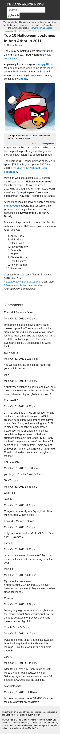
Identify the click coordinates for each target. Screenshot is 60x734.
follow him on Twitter (16, 285)
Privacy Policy (33, 715)
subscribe (36, 285)
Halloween (19, 71)
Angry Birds (45, 64)
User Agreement (13, 715)
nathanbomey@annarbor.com (21, 281)
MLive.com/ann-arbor (42, 28)
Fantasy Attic (12, 205)
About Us (50, 720)
